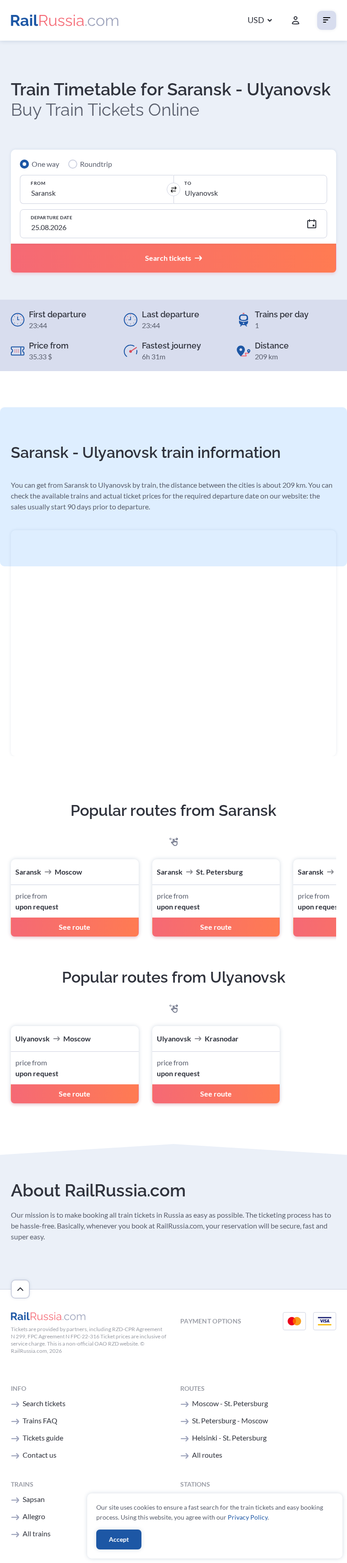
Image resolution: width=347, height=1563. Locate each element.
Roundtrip (96, 164)
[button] (260, 20)
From (38, 183)
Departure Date (51, 217)
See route (74, 927)
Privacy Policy (247, 1517)
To (187, 183)
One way (45, 164)
